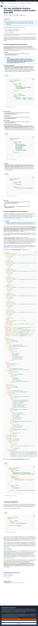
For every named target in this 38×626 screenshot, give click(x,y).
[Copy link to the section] (2, 44)
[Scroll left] (7, 3)
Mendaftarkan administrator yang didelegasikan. (13, 218)
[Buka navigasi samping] (1, 6)
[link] (22, 6)
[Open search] (36, 3)
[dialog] (19, 616)
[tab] (6, 75)
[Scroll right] (32, 3)
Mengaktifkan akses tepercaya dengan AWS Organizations (14, 247)
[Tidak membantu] (9, 106)
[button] (7, 19)
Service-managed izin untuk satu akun (27, 540)
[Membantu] (7, 106)
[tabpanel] (20, 92)
